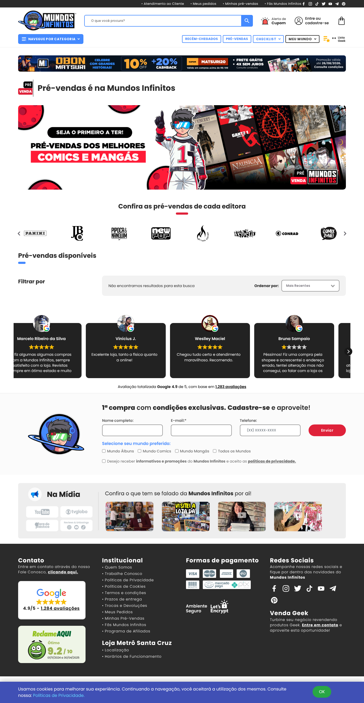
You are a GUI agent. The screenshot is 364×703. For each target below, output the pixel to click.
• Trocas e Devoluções (124, 605)
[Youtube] (330, 4)
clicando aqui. (63, 572)
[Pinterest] (343, 4)
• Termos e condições (124, 592)
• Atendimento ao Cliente (162, 4)
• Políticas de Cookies (124, 586)
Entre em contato (320, 625)
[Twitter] (323, 4)
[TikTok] (317, 4)
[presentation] (19, 233)
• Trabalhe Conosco (122, 573)
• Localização (115, 650)
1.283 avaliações (230, 386)
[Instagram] (310, 4)
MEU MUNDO (300, 39)
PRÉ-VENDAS (237, 39)
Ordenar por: (266, 285)
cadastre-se (317, 23)
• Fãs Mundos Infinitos (283, 4)
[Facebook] (303, 4)
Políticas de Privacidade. (59, 695)
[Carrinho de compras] (341, 20)
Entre (310, 18)
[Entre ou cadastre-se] (298, 21)
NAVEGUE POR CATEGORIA (51, 39)
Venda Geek (289, 613)
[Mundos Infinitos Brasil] (47, 20)
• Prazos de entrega (122, 599)
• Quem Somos (117, 567)
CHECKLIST (266, 39)
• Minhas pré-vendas (240, 4)
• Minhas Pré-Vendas (123, 618)
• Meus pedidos (203, 4)
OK (322, 692)
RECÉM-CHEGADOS (201, 39)
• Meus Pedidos (117, 612)
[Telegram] (337, 4)
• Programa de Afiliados (126, 631)
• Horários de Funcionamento (131, 656)
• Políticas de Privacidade (128, 580)
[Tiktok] (309, 588)
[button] (348, 351)
